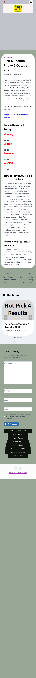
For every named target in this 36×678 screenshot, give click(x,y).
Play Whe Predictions (18, 452)
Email (7, 400)
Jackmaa (8, 74)
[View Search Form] (31, 2)
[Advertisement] (18, 32)
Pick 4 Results (9, 57)
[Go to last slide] (5, 317)
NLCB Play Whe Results (18, 431)
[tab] (14, 337)
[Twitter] (15, 468)
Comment (8, 363)
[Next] (30, 317)
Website (7, 409)
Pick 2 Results (18, 434)
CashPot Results (18, 441)
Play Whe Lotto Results (18, 473)
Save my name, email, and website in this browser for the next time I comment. (18, 416)
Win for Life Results (18, 449)
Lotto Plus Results (18, 445)
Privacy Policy (18, 456)
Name (7, 391)
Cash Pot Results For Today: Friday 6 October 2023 (26, 278)
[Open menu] (4, 2)
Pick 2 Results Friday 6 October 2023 (9, 278)
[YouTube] (20, 468)
